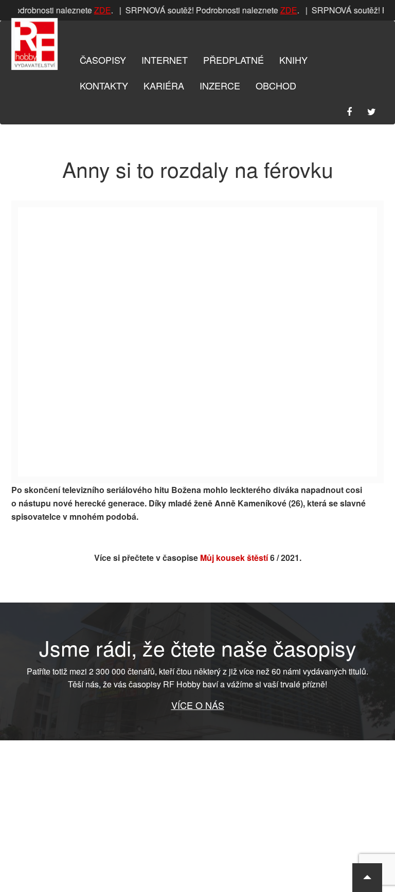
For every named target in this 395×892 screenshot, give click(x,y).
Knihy (293, 59)
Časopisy (103, 59)
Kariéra (163, 85)
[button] (367, 877)
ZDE (100, 10)
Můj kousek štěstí (234, 557)
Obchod (276, 85)
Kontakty (104, 85)
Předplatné (233, 59)
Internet (164, 59)
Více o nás (197, 705)
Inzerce (220, 85)
